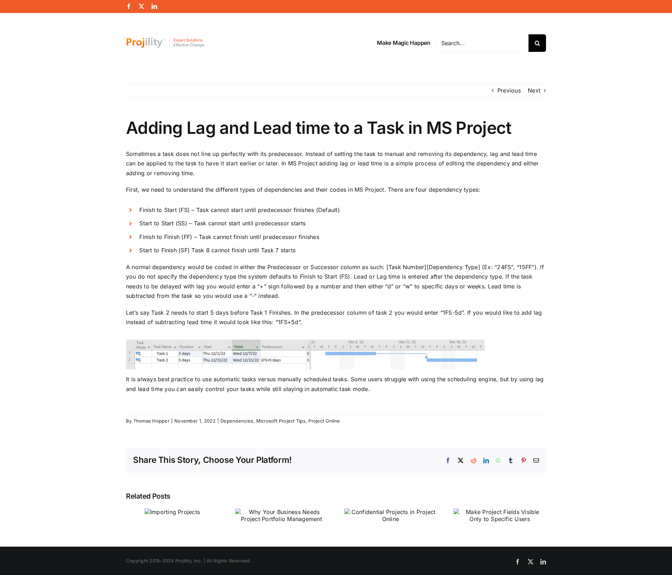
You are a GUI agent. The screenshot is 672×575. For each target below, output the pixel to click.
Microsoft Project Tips (281, 421)
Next (534, 90)
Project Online (324, 421)
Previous (509, 90)
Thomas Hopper (151, 421)
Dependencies (236, 421)
